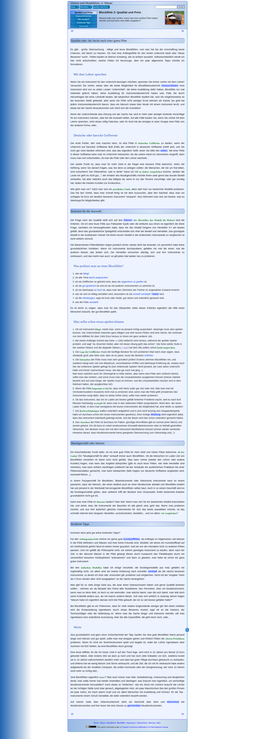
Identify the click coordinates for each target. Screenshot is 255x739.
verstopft (152, 571)
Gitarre (103, 723)
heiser (155, 294)
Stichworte (83, 26)
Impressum (131, 723)
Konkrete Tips (83, 23)
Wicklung (155, 414)
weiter (163, 150)
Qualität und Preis (100, 7)
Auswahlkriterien (84, 16)
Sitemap (152, 723)
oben (158, 723)
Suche (180, 7)
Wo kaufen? (83, 19)
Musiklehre (111, 723)
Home (73, 7)
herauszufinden (170, 85)
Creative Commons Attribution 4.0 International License (145, 727)
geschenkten (134, 705)
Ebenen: (128, 220)
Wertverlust (173, 702)
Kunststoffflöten (131, 539)
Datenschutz (142, 723)
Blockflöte (84, 7)
